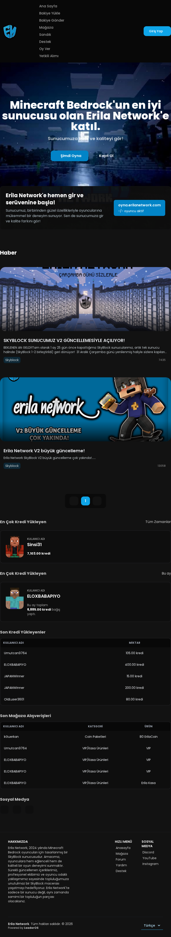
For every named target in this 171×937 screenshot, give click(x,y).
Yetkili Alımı (49, 56)
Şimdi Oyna (71, 155)
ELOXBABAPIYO (15, 664)
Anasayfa (123, 848)
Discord (148, 852)
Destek (45, 41)
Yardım (121, 865)
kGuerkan (11, 736)
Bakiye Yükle (49, 13)
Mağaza (46, 27)
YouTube (149, 858)
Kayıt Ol (106, 155)
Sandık (45, 34)
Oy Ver (44, 48)
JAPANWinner (14, 676)
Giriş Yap (156, 31)
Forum (121, 859)
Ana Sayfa (48, 6)
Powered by (23, 928)
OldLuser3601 (14, 699)
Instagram (150, 864)
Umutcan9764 (15, 653)
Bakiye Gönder (51, 20)
